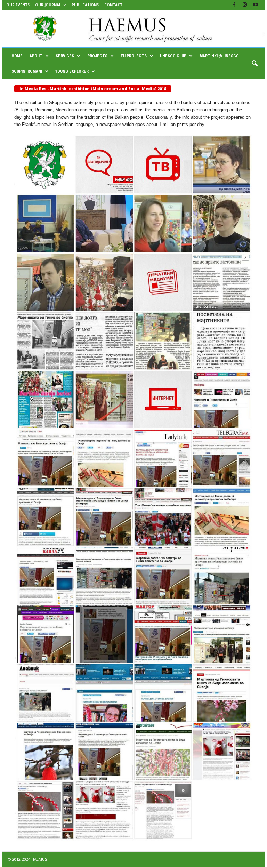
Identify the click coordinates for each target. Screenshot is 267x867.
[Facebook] (234, 5)
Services (65, 56)
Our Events (18, 4)
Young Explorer (72, 71)
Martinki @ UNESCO (219, 56)
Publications (85, 4)
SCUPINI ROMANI (26, 71)
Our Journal (48, 4)
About (36, 56)
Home (17, 56)
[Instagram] (245, 5)
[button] (254, 63)
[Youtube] (255, 5)
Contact (113, 4)
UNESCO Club (173, 56)
